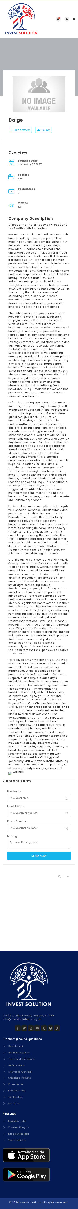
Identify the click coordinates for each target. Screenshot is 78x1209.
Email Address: (16, 806)
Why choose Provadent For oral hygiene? (37, 429)
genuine (52, 303)
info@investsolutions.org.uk (22, 1019)
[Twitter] (24, 1028)
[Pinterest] (50, 1028)
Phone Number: (17, 821)
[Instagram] (31, 1028)
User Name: (14, 791)
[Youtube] (37, 1028)
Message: (13, 836)
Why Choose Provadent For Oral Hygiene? (34, 755)
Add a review (22, 130)
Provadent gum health (24, 299)
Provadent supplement (24, 728)
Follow (45, 130)
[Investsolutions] (21, 19)
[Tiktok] (57, 1028)
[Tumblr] (44, 1028)
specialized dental (47, 670)
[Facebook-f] (18, 1028)
